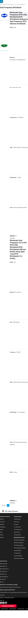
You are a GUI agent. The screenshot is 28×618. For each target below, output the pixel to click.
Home (1, 4)
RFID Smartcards (4, 608)
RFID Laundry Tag (3, 563)
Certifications (2, 527)
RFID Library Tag (3, 566)
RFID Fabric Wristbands (18, 542)
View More (12, 238)
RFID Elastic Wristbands (19, 558)
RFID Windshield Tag (4, 568)
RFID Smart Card (17, 534)
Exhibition (2, 524)
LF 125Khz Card (17, 527)
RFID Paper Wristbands (18, 545)
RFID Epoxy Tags (21, 608)
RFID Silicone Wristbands (8, 4)
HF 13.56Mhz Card (18, 529)
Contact (1, 534)
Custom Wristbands (18, 555)
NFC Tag (2, 582)
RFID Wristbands (12, 608)
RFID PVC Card (17, 532)
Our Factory (2, 521)
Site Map (1, 537)
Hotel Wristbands (17, 550)
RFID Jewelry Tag (3, 571)
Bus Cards (16, 524)
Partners (1, 529)
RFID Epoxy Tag (3, 574)
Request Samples (8, 606)
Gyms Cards (16, 521)
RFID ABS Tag (3, 579)
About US (2, 519)
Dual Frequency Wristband (19, 4)
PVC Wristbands (17, 553)
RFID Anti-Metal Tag (4, 576)
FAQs (1, 532)
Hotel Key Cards (17, 519)
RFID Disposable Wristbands (20, 547)
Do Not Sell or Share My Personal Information (13, 611)
